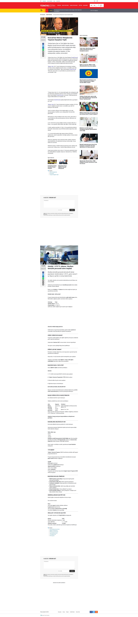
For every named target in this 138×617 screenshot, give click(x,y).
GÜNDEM (59, 5)
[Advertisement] (63, 82)
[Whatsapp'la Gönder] (43, 50)
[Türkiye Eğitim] (47, 5)
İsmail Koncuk (74, 57)
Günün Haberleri (49, 1)
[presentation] (44, 10)
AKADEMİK (85, 5)
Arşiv (54, 1)
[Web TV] (94, 1)
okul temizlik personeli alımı (55, 529)
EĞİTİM (80, 5)
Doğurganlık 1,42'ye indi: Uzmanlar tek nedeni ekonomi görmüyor (66, 10)
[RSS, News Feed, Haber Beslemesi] (96, 612)
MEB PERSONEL (65, 5)
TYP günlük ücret (53, 534)
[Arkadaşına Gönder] (43, 52)
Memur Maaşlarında (53, 172)
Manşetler (44, 1)
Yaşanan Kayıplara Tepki (54, 174)
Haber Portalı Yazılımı (45, 615)
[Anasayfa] (40, 1)
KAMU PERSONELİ (74, 5)
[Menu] (91, 5)
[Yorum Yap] (43, 56)
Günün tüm (94, 10)
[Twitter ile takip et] (93, 612)
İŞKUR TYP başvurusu (54, 530)
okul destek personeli (53, 533)
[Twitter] (43, 46)
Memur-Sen (50, 66)
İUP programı (52, 535)
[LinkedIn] (43, 48)
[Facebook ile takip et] (91, 612)
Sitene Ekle (58, 1)
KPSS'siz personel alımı (54, 531)
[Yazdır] (43, 54)
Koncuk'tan (52, 173)
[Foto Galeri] (97, 1)
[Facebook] (43, 44)
